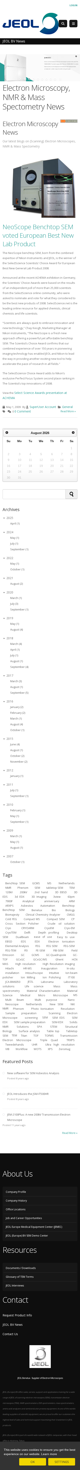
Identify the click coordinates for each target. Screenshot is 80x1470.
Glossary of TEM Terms (19, 1277)
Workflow (22, 1049)
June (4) (15, 744)
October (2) (17, 756)
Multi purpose (46, 999)
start (20, 79)
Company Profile (16, 1192)
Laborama (47, 981)
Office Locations (15, 1209)
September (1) (19, 549)
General (67, 407)
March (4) (16, 644)
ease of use (43, 937)
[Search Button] (63, 23)
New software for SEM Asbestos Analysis (33, 1073)
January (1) (16, 776)
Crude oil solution (61, 923)
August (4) (16, 629)
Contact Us (10, 1334)
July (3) (14, 604)
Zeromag (64, 1049)
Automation (47, 905)
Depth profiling (48, 932)
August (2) (16, 584)
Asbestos (27, 905)
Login (73, 5)
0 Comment (23, 411)
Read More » (68, 411)
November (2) (18, 761)
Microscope (60, 995)
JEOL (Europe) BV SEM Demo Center (27, 1235)
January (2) (16, 707)
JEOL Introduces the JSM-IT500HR (28, 1094)
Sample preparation (21, 1013)
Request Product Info (17, 1315)
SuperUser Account (43, 407)
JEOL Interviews (15, 1285)
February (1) (17, 810)
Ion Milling (28, 977)
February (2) (17, 713)
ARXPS (9, 905)
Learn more (49, 1454)
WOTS (38, 1049)
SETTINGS (62, 1462)
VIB (7, 1049)
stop (60, 79)
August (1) (16, 661)
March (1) (16, 598)
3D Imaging (39, 896)
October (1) (17, 569)
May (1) (14, 538)
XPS (50, 1049)
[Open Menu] (73, 24)
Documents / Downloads (21, 1268)
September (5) (19, 693)
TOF (35, 1035)
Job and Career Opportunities (24, 1218)
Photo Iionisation (42, 1008)
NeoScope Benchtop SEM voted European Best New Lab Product (38, 235)
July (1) (14, 543)
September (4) (19, 667)
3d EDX (19, 896)
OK (33, 1462)
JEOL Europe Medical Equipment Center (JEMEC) (34, 1227)
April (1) (15, 523)
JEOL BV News (13, 1325)
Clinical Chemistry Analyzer (43, 914)
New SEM (56, 1004)
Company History (16, 1200)
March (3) (16, 681)
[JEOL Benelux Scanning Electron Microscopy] (31, 23)
